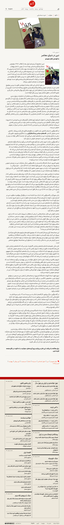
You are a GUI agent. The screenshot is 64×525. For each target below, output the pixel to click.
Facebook (8, 523)
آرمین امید (46, 481)
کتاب (22, 9)
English (10, 9)
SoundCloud (12, 523)
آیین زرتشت (56, 363)
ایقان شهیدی (53, 362)
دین (48, 362)
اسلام (29, 362)
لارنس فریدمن (20, 398)
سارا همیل (21, 387)
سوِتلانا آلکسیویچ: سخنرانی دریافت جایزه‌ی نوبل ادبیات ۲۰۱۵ (47, 463)
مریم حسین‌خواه (49, 475)
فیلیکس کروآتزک (22, 445)
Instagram (7, 523)
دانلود (56, 15)
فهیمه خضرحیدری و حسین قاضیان (50, 411)
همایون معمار (25, 456)
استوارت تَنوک (20, 433)
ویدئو (36, 9)
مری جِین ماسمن (22, 392)
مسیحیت (23, 362)
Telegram (10, 523)
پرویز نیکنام (46, 438)
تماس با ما (49, 523)
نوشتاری (41, 9)
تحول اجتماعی (41, 362)
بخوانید (50, 15)
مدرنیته (34, 362)
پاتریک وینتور (46, 496)
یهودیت (11, 362)
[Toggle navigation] (58, 9)
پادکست (31, 9)
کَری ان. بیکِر (22, 403)
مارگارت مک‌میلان (52, 470)
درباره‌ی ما (43, 523)
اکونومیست (48, 489)
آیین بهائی (17, 362)
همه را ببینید (37, 381)
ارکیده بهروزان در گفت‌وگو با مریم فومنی (19, 501)
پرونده (26, 9)
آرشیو (38, 523)
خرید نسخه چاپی (41, 15)
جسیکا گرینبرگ (20, 427)
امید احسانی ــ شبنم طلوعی (47, 388)
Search (6, 8)
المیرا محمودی (18, 508)
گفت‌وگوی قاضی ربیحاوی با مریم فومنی (19, 514)
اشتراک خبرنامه (56, 523)
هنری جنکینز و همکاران (22, 440)
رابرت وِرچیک (20, 409)
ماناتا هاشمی (22, 422)
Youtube (13, 523)
